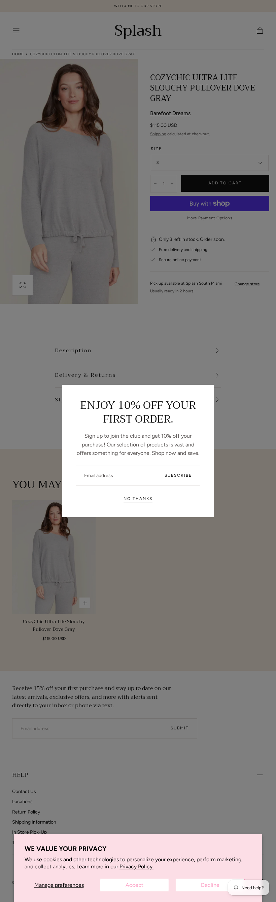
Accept (134, 885)
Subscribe (178, 475)
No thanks (138, 498)
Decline (210, 885)
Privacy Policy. (136, 866)
